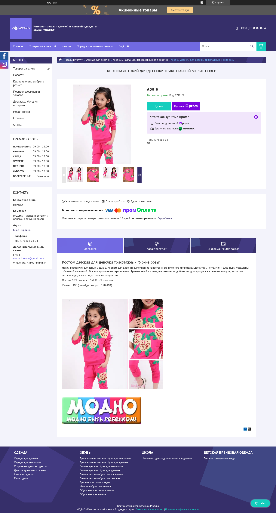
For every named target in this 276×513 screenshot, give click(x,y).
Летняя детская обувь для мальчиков (101, 474)
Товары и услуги (73, 59)
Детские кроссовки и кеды (95, 482)
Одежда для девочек (98, 59)
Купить (159, 106)
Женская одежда (23, 474)
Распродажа (21, 478)
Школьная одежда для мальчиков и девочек (167, 458)
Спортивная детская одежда (30, 466)
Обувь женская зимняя (93, 494)
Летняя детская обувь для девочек (100, 478)
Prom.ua (154, 506)
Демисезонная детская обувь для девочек (104, 462)
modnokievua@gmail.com (28, 258)
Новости (66, 46)
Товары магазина (40, 46)
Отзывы (18, 118)
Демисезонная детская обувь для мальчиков (105, 458)
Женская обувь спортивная (95, 486)
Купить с (179, 106)
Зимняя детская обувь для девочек (100, 470)
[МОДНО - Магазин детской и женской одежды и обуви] (21, 27)
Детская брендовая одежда (219, 458)
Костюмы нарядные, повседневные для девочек (140, 59)
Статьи (17, 124)
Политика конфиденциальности (182, 509)
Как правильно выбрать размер (28, 83)
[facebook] (245, 429)
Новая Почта (21, 111)
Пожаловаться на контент (150, 509)
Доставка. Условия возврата (25, 103)
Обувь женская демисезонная (97, 490)
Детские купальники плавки (30, 470)
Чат (263, 503)
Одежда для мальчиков (27, 462)
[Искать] (251, 46)
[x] (249, 429)
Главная (18, 46)
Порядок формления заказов (95, 46)
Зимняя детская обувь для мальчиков (101, 466)
